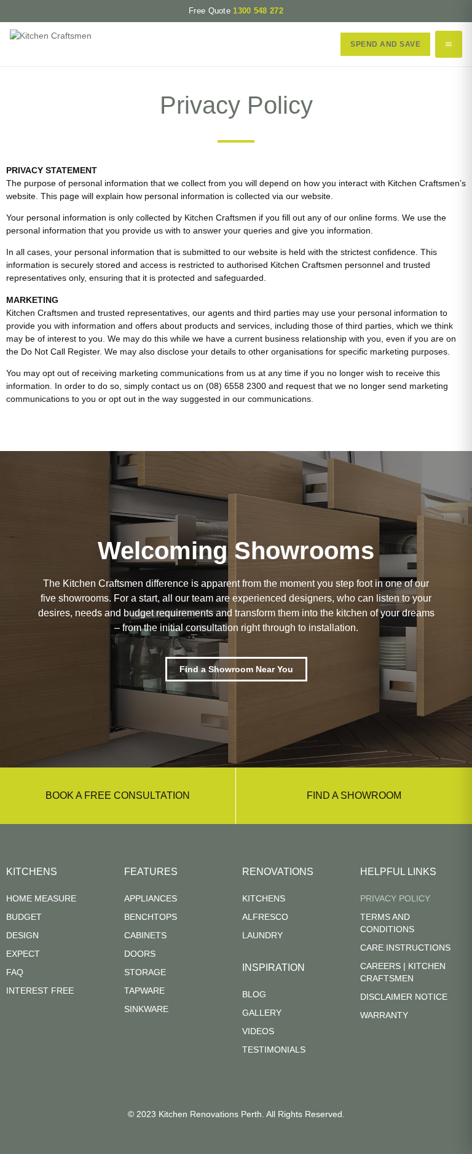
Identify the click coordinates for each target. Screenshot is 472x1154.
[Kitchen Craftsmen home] (51, 44)
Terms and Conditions (387, 923)
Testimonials (273, 1049)
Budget (24, 917)
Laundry (262, 935)
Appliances (150, 898)
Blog (254, 994)
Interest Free (40, 990)
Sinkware (146, 1009)
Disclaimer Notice (403, 997)
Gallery (261, 1013)
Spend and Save (385, 44)
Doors (139, 954)
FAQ (14, 972)
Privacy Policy (395, 898)
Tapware (144, 990)
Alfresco (265, 917)
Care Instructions (405, 947)
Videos (258, 1031)
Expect (23, 954)
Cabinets (145, 935)
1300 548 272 (258, 10)
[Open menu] (448, 44)
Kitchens (263, 898)
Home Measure (41, 898)
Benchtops (150, 917)
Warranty (384, 1015)
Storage (145, 972)
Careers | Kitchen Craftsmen (403, 972)
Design (22, 935)
